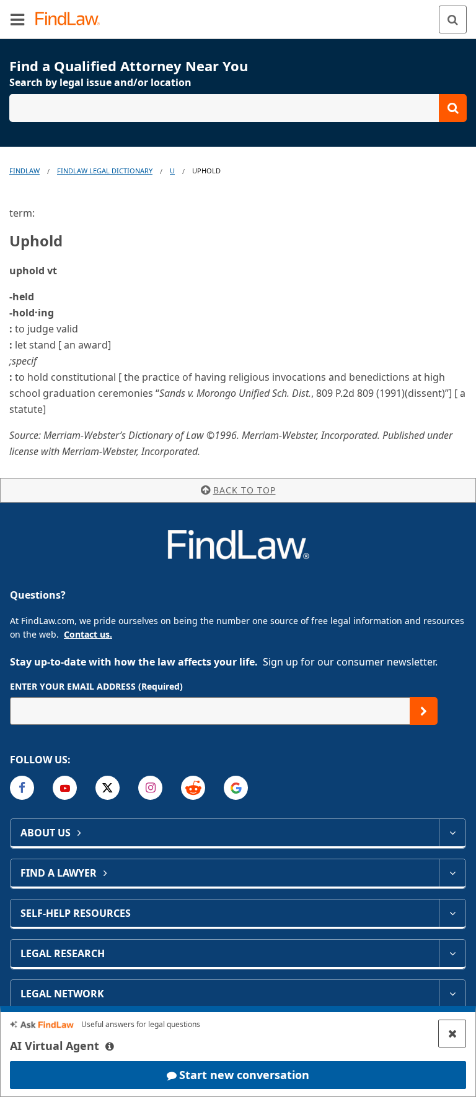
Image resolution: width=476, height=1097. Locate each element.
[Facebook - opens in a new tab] (22, 788)
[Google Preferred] (236, 788)
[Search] (453, 19)
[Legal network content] (452, 993)
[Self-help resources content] (452, 913)
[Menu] (17, 19)
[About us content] (452, 832)
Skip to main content (238, 14)
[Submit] (424, 711)
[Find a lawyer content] (452, 873)
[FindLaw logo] (71, 19)
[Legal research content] (452, 953)
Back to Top (244, 490)
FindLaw (24, 170)
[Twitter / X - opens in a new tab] (107, 788)
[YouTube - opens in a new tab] (65, 788)
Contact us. (88, 634)
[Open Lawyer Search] (238, 108)
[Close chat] (452, 1033)
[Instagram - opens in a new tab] (150, 788)
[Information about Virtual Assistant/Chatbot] (109, 1046)
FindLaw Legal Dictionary (104, 170)
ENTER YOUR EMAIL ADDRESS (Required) (96, 686)
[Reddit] (193, 788)
